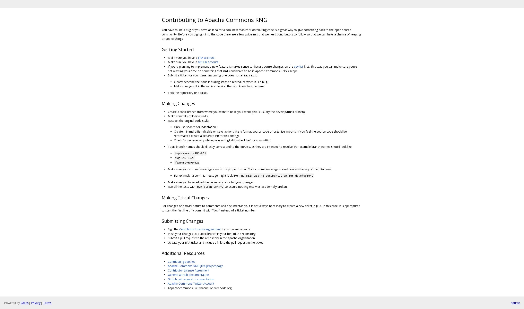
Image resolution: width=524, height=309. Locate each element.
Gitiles (25, 303)
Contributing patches (181, 262)
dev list (298, 66)
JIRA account (206, 58)
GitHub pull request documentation (191, 279)
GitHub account (208, 62)
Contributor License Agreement (200, 229)
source (515, 303)
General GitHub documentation (188, 275)
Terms (47, 303)
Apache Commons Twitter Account (191, 283)
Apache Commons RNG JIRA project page (195, 266)
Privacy (36, 303)
